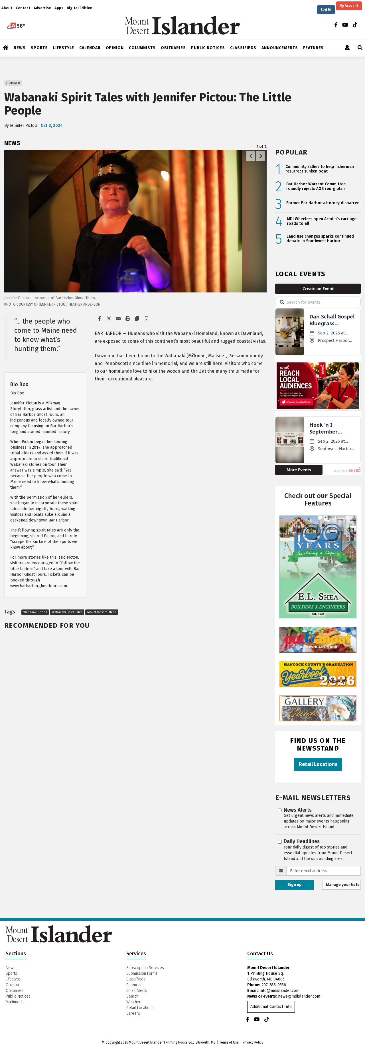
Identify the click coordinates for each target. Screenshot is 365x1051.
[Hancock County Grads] (317, 674)
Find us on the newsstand (318, 744)
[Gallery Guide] (317, 708)
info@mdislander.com (279, 990)
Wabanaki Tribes (35, 612)
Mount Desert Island (101, 612)
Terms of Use (229, 1042)
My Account (349, 6)
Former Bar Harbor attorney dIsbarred (323, 203)
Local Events (300, 274)
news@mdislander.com (299, 996)
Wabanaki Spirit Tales (67, 612)
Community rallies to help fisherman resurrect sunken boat (319, 169)
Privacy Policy (253, 1042)
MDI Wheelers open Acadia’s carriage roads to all (321, 221)
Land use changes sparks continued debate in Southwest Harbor (320, 239)
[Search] (360, 48)
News (12, 143)
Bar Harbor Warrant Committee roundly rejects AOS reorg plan (316, 186)
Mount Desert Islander (146, 1042)
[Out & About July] (317, 640)
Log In (326, 9)
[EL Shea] (317, 567)
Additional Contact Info (271, 1006)
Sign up (294, 884)
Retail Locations (318, 764)
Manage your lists (343, 884)
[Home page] (182, 25)
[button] (146, 319)
